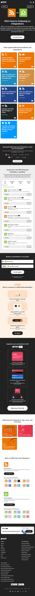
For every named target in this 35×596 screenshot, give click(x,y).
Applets (2, 547)
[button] (33, 2)
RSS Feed (9, 21)
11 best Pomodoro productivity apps (7, 575)
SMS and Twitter (24, 552)
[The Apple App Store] (14, 585)
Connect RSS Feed (9, 473)
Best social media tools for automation (7, 581)
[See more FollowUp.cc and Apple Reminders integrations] (8, 516)
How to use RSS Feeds (5, 572)
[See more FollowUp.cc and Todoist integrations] (26, 512)
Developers (7, 588)
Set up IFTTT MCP (17, 161)
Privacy (25, 588)
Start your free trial (17, 408)
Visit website (6, 501)
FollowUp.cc (24, 21)
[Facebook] (10, 591)
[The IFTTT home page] (3, 2)
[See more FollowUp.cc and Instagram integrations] (26, 516)
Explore (2, 541)
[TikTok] (23, 591)
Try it (29, 194)
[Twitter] (20, 591)
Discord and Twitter (24, 559)
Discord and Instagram (25, 543)
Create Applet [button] (17, 272)
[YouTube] (18, 591)
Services (2, 543)
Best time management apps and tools (7, 568)
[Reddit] (26, 591)
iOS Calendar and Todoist (25, 556)
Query (10, 191)
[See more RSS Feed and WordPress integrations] (26, 485)
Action (10, 242)
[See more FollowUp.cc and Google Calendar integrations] (17, 512)
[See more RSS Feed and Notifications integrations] (17, 485)
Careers (11, 588)
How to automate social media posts (7, 579)
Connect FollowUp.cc (9, 504)
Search (2, 554)
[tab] (5, 182)
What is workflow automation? (6, 570)
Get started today (17, 37)
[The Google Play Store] (21, 585)
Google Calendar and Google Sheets (27, 547)
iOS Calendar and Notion (25, 545)
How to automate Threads (5, 577)
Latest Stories (4, 562)
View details (7, 194)
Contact (21, 588)
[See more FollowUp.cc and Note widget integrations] (8, 512)
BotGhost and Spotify (25, 550)
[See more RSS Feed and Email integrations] (8, 481)
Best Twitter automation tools (6, 566)
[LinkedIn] (13, 591)
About (29, 588)
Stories (2, 545)
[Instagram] (15, 591)
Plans (2, 556)
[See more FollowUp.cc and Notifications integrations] (17, 516)
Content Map (3, 552)
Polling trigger (11, 208)
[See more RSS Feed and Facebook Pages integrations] (8, 485)
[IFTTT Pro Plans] (20, 190)
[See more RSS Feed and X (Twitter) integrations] (17, 481)
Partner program (16, 588)
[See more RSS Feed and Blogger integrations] (26, 481)
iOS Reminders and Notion (26, 554)
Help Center (3, 550)
